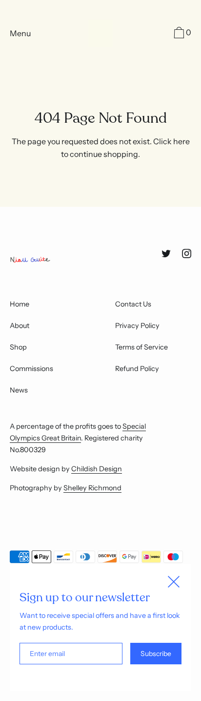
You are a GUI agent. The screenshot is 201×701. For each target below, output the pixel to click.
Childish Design (96, 468)
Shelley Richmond (92, 487)
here (181, 141)
